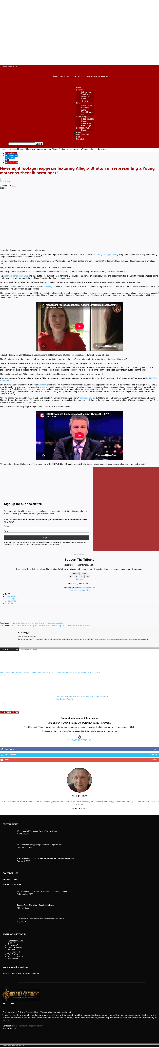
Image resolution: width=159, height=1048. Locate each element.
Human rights (87, 126)
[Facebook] (23, 196)
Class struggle (87, 119)
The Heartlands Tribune (28, 973)
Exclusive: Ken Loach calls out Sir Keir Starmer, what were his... (42, 919)
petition (43, 385)
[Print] (85, 196)
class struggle (11, 599)
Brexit (83, 99)
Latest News (86, 105)
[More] (103, 196)
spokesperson (86, 398)
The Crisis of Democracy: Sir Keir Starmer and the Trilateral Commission (45, 858)
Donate (79, 579)
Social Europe (87, 112)
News (78, 103)
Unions (84, 121)
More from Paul (79, 808)
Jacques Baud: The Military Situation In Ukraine (35, 905)
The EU (84, 101)
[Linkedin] (58, 196)
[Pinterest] (41, 196)
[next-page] (6, 703)
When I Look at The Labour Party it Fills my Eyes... (37, 831)
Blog (78, 137)
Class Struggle (82, 117)
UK (82, 114)
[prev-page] (1, 703)
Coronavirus (10, 601)
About (78, 132)
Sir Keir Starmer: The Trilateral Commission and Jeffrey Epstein (42, 891)
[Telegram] (94, 196)
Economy (85, 108)
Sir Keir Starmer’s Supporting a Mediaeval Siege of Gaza (39, 845)
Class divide (10, 596)
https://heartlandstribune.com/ (27, 636)
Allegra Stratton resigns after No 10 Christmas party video (39, 623)
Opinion (84, 130)
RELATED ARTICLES (9, 649)
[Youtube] (28, 642)
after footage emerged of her (104, 254)
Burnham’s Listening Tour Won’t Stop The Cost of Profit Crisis (78, 672)
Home (78, 88)
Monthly (75, 574)
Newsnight (9, 603)
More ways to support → (79, 590)
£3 (71, 577)
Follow (154, 755)
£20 (87, 577)
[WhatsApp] (49, 196)
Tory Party (85, 94)
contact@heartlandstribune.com (28, 1025)
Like (155, 749)
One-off (84, 574)
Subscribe (153, 760)
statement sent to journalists (16, 276)
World (83, 110)
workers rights (87, 123)
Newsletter (81, 139)
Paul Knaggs (5, 181)
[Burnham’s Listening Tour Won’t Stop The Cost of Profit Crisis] (70, 669)
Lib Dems (85, 96)
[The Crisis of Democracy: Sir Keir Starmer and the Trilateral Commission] (8, 830)
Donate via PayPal (86, 588)
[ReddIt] (67, 196)
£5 (76, 577)
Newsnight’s (49, 287)
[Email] (76, 196)
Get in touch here (10, 879)
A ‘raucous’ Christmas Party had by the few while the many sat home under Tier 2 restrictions (50, 625)
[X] (32, 196)
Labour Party (86, 92)
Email (6, 531)
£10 (81, 577)
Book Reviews (82, 128)
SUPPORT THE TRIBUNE (79, 740)
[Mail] (24, 642)
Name (6, 526)
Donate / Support (83, 135)
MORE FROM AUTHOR (30, 649)
